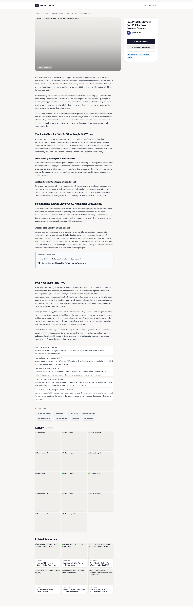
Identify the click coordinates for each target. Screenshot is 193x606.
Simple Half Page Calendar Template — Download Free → (61, 259)
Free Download (142, 41)
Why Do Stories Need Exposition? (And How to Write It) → (62, 263)
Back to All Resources (142, 47)
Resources (153, 5)
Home (144, 5)
